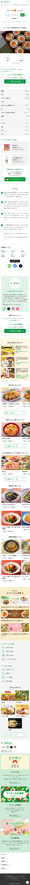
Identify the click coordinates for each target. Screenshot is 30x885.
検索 (22, 15)
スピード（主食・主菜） (16, 21)
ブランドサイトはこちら (17, 149)
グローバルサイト (15, 879)
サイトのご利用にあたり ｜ (11, 876)
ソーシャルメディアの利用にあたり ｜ (12, 878)
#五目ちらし (20, 69)
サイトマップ (23, 878)
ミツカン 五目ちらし (6, 98)
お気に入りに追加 (15, 81)
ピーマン (7, 21)
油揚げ (2, 116)
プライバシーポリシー (21, 876)
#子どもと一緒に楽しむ (10, 69)
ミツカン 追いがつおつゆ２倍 (8, 112)
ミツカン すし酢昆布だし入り (8, 105)
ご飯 (2, 94)
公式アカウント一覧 (6, 751)
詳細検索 (14, 18)
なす (3, 21)
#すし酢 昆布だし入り (6, 71)
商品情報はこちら (16, 147)
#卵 (2, 69)
